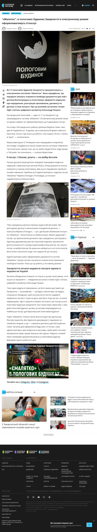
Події (28, 463)
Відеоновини (66, 486)
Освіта (46, 466)
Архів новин (6, 499)
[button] (3, 90)
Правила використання (11, 506)
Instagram (44, 382)
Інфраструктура (85, 469)
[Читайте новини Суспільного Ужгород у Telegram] (49, 497)
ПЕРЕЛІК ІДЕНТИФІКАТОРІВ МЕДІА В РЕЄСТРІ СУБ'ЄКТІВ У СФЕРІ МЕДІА (12, 522)
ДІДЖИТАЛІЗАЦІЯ (16, 13)
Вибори (64, 466)
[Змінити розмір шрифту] (93, 28)
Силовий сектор (68, 476)
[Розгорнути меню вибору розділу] (21, 5)
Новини (5, 463)
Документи (6, 514)
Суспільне (60, 507)
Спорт (69, 5)
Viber (33, 382)
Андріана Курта (12, 28)
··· (75, 5)
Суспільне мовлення (10, 502)
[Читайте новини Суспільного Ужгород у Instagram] (33, 497)
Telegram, (25, 382)
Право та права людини (32, 477)
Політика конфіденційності (9, 510)
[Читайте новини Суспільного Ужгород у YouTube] (39, 497)
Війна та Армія (49, 486)
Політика (30, 481)
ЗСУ (3, 469)
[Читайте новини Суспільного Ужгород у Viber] (44, 497)
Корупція (47, 463)
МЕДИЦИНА (6, 13)
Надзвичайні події (86, 466)
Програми (6, 517)
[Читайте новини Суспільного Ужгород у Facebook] (28, 497)
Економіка (30, 466)
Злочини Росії (67, 481)
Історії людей (84, 476)
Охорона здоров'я (28, 13)
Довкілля (30, 469)
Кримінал (65, 463)
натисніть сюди (52, 509)
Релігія (46, 481)
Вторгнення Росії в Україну (44, 5)
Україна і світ (60, 5)
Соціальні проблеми (83, 482)
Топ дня (82, 486)
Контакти (6, 496)
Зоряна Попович (28, 28)
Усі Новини (29, 5)
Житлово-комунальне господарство (67, 471)
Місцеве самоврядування (50, 477)
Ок (89, 525)
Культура (82, 463)
